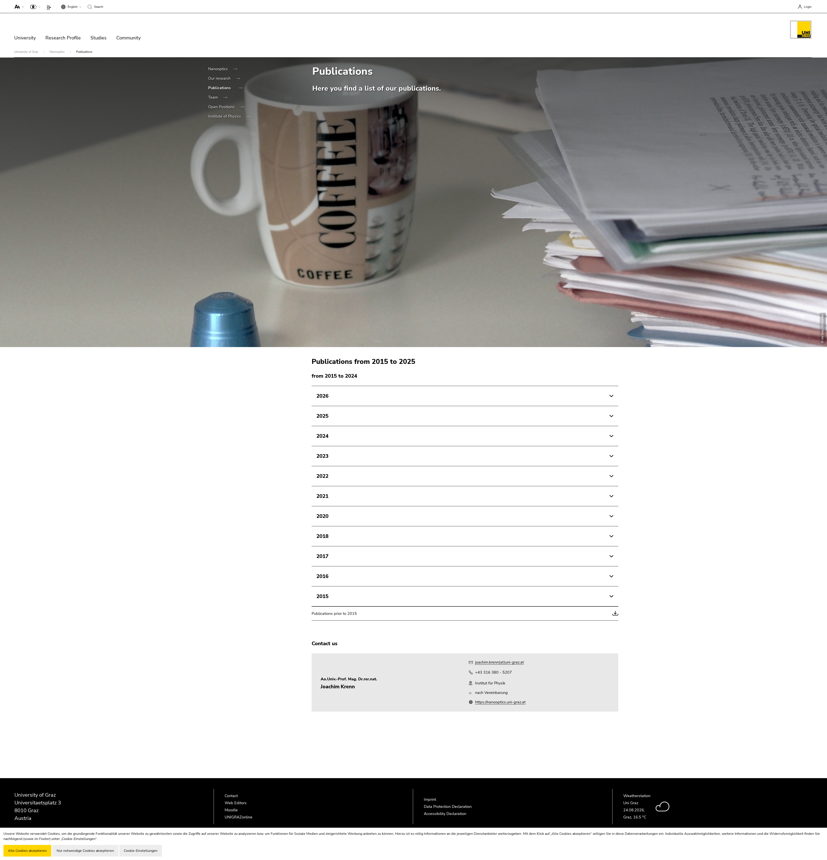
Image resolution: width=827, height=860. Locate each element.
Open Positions (222, 106)
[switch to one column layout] (50, 6)
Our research (220, 78)
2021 (322, 496)
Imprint (430, 799)
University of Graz (26, 52)
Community (128, 38)
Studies (98, 38)
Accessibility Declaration (445, 813)
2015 (322, 596)
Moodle (231, 810)
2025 (322, 416)
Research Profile (63, 38)
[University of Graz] (800, 30)
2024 (322, 436)
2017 (322, 556)
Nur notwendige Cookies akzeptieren (85, 850)
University (25, 38)
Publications (220, 87)
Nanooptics (57, 52)
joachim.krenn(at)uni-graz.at (499, 662)
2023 (322, 456)
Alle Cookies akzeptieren (27, 850)
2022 (322, 476)
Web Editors (236, 802)
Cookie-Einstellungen (140, 850)
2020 (322, 516)
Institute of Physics (225, 116)
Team (213, 97)
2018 (322, 536)
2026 (322, 396)
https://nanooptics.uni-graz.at (500, 702)
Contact (231, 795)
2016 (322, 576)
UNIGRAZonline (238, 817)
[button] (18, 6)
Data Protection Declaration (448, 806)
